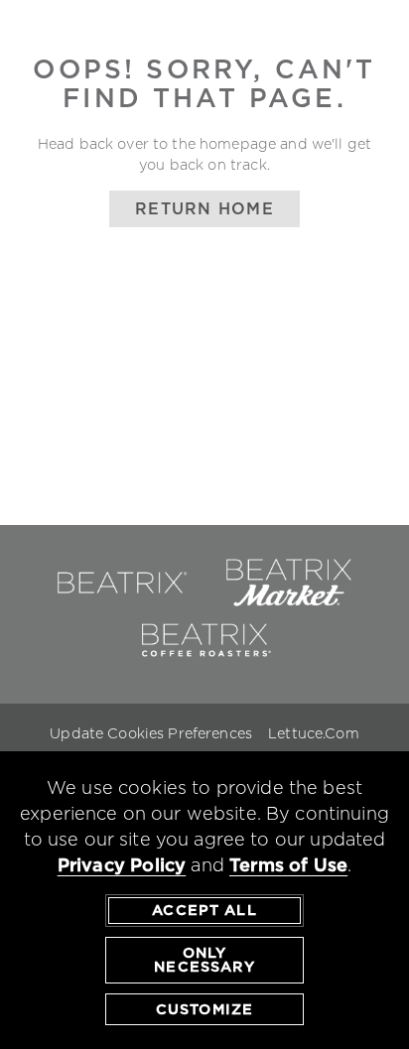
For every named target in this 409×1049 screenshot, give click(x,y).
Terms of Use (288, 864)
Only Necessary (204, 960)
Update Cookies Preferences (151, 733)
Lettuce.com (313, 733)
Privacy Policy (122, 864)
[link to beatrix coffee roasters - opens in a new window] (204, 661)
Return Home (204, 208)
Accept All (204, 910)
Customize (204, 1009)
